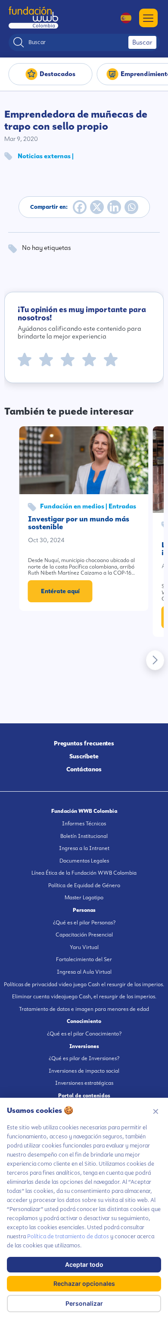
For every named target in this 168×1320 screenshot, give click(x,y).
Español (122, 18)
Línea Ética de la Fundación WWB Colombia (84, 873)
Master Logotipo (84, 898)
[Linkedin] (114, 207)
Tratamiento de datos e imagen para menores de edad (84, 1009)
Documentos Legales (84, 861)
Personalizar (84, 1303)
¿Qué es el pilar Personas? (84, 923)
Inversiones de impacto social (84, 1071)
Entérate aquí (60, 591)
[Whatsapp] (131, 207)
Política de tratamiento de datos (68, 1236)
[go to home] (33, 17)
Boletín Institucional (84, 836)
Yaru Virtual (84, 947)
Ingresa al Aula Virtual (84, 972)
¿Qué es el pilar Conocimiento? (84, 1034)
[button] (155, 660)
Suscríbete (84, 756)
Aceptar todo (84, 1264)
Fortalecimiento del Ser (84, 959)
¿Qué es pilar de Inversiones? (84, 1058)
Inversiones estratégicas (84, 1083)
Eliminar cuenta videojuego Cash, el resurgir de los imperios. (84, 997)
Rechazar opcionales (84, 1283)
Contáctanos (84, 769)
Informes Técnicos (84, 824)
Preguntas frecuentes (84, 743)
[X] (97, 207)
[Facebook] (80, 207)
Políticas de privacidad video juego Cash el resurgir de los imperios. (84, 984)
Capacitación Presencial (84, 935)
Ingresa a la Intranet (84, 848)
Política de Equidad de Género (84, 885)
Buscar (142, 42)
